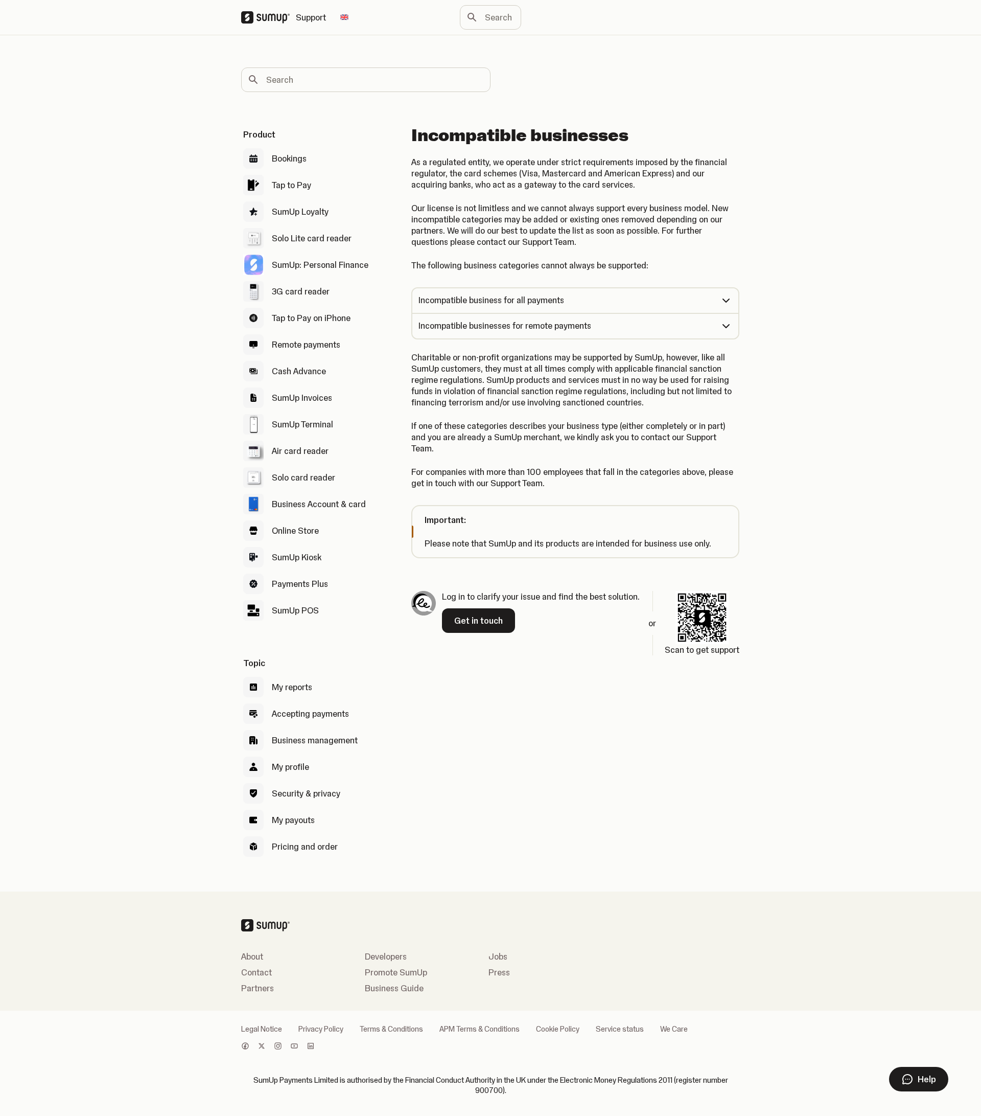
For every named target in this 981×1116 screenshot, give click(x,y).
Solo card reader (303, 477)
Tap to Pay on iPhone (311, 318)
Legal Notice (261, 1029)
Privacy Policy (320, 1029)
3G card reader (301, 291)
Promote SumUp (396, 972)
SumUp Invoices (302, 398)
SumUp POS (295, 610)
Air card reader (300, 451)
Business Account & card (319, 504)
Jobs (497, 956)
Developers (386, 956)
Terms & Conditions (391, 1029)
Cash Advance (299, 371)
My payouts (293, 820)
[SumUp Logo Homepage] (268, 17)
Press (499, 972)
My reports (292, 687)
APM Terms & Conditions (479, 1029)
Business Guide (394, 988)
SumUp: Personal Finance (320, 265)
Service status (620, 1029)
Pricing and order (305, 846)
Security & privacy (306, 793)
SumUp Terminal (302, 424)
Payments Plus (300, 584)
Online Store (295, 531)
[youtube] (294, 1047)
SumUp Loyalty (300, 212)
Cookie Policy (557, 1029)
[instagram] (278, 1047)
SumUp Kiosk (296, 557)
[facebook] (245, 1047)
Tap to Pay (291, 185)
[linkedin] (311, 1047)
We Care (674, 1029)
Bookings (289, 158)
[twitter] (262, 1047)
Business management (315, 740)
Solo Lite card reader (312, 238)
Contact (256, 972)
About (252, 956)
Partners (257, 988)
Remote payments (306, 344)
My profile (290, 767)
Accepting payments (310, 714)
